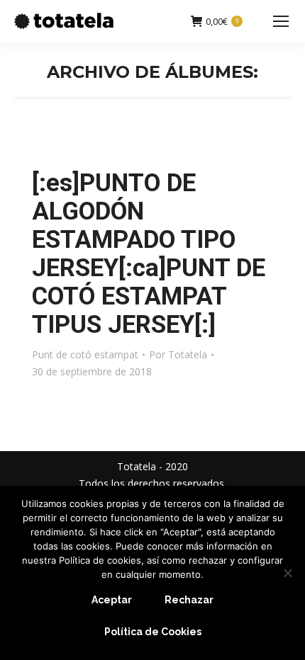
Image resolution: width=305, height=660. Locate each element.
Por (178, 354)
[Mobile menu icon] (281, 21)
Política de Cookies (152, 631)
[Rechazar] (287, 573)
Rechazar (189, 599)
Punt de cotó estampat (85, 354)
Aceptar (112, 599)
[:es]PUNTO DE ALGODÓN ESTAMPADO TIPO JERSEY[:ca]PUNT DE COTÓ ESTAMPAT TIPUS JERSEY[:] (148, 254)
